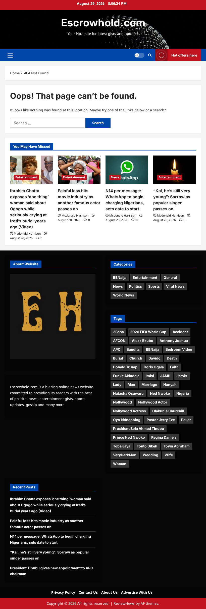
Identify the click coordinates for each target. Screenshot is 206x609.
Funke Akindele (126, 376)
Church (135, 358)
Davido (154, 358)
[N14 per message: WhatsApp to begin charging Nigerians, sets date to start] (127, 170)
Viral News (175, 286)
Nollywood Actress (129, 411)
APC (116, 349)
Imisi (150, 376)
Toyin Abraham (177, 446)
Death (172, 358)
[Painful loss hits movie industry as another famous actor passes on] (79, 170)
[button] (10, 55)
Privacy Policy (63, 592)
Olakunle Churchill (168, 411)
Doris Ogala (154, 367)
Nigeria (182, 393)
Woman (119, 464)
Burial (118, 358)
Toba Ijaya (121, 446)
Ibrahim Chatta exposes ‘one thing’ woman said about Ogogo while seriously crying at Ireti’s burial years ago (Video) (29, 208)
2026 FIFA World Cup (148, 332)
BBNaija (119, 277)
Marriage (149, 384)
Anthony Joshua (174, 340)
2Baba (118, 332)
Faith (174, 367)
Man (131, 384)
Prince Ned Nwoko (129, 437)
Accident (180, 332)
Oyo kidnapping (126, 420)
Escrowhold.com (103, 22)
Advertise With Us (136, 592)
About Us (109, 592)
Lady (117, 384)
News (115, 177)
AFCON (119, 340)
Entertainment (26, 177)
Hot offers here (184, 55)
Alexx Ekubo (142, 340)
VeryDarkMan (124, 455)
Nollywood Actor (152, 402)
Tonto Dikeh (147, 446)
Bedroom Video (179, 349)
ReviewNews (124, 603)
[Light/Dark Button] (139, 55)
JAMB (165, 376)
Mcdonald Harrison (27, 233)
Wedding (150, 455)
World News (123, 295)
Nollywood (122, 402)
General (170, 277)
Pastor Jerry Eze (161, 420)
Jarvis (182, 376)
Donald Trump (125, 367)
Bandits (133, 349)
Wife (169, 455)
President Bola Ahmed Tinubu (138, 428)
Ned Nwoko (160, 393)
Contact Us (88, 592)
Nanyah (170, 384)
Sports (154, 286)
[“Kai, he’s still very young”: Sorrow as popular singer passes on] (174, 170)
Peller (186, 420)
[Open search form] (149, 55)
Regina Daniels (164, 437)
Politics (135, 286)
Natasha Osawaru (128, 393)
